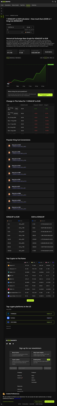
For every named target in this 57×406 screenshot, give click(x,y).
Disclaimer (31, 404)
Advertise (34, 5)
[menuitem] (2, 8)
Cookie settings (39, 404)
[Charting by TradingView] (8, 83)
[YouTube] (10, 344)
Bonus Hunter (15, 5)
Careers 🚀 (20, 377)
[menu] (2, 12)
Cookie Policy (17, 398)
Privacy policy (25, 404)
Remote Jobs (20, 391)
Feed (2, 5)
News (33, 375)
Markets (28, 5)
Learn (33, 377)
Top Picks (22, 5)
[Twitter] (7, 344)
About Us (19, 375)
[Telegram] (13, 344)
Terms (19, 404)
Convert (7, 15)
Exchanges (34, 382)
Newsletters (8, 5)
